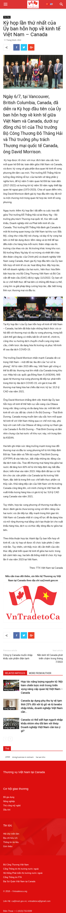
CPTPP (7, 757)
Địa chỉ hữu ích (10, 838)
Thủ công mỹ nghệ (12, 805)
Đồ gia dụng (8, 797)
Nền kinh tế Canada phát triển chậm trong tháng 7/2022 (50, 658)
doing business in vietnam (23, 757)
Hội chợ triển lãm (11, 834)
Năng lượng (9, 689)
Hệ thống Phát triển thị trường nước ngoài (22, 873)
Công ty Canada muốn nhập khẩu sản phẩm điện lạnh (18, 657)
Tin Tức (7, 17)
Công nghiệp (9, 708)
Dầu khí (6, 810)
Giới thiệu (7, 846)
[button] (61, 4)
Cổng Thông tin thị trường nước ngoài (21, 869)
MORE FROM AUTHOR (40, 673)
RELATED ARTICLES (15, 673)
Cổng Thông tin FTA (12, 877)
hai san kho (40, 757)
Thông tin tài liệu (11, 842)
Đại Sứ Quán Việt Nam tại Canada (19, 881)
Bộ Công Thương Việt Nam (16, 864)
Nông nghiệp (9, 801)
